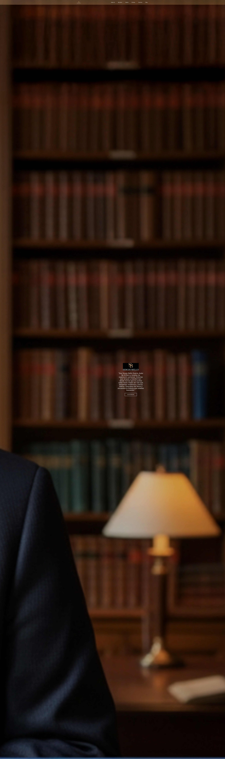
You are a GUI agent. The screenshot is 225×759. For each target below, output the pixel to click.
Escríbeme (130, 394)
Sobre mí (113, 2)
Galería (126, 2)
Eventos (133, 2)
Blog (146, 2)
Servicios (140, 2)
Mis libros (120, 2)
